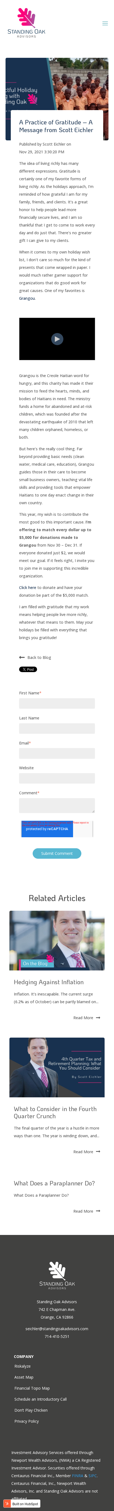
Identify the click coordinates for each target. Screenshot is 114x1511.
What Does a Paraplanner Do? (54, 1183)
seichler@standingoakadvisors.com (56, 1328)
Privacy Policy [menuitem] (26, 1421)
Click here (27, 587)
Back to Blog (39, 657)
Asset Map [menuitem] (23, 1377)
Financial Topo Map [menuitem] (32, 1388)
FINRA (77, 1475)
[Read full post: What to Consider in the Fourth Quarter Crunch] (57, 1067)
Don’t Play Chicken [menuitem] (31, 1410)
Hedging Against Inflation (49, 982)
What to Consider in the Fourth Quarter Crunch (55, 1112)
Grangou (27, 298)
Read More (83, 1017)
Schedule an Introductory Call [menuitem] (40, 1399)
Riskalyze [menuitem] (22, 1366)
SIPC (93, 1475)
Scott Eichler (54, 144)
